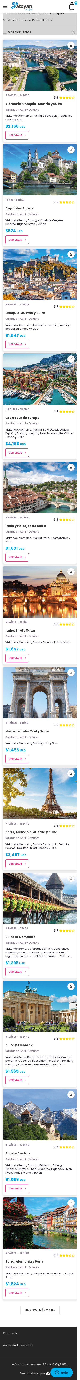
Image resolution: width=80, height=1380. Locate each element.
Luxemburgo (13, 848)
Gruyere (57, 220)
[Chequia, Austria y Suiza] (40, 274)
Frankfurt (66, 1061)
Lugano (22, 224)
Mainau (21, 956)
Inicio (7, 13)
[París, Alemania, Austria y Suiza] (40, 793)
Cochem (42, 1057)
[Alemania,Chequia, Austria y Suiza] (40, 65)
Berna (22, 220)
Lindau (34, 1169)
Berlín (22, 1057)
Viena (27, 1173)
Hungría (33, 433)
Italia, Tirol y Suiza (20, 630)
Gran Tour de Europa (22, 417)
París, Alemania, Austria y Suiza (31, 832)
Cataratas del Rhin (40, 949)
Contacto (10, 1333)
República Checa (17, 329)
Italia (43, 433)
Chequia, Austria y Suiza (25, 313)
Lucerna (10, 224)
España (10, 433)
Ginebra (45, 220)
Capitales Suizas (19, 208)
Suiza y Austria (17, 1153)
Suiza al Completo (20, 937)
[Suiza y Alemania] (40, 1006)
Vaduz (52, 956)
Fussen (22, 1064)
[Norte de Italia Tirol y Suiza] (40, 692)
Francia (64, 325)
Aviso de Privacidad (18, 1345)
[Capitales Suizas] (40, 169)
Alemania (24, 116)
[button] (71, 45)
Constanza (61, 949)
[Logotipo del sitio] (21, 6)
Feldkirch (11, 952)
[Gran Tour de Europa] (40, 379)
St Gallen (41, 956)
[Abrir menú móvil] (5, 6)
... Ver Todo (65, 956)
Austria (37, 116)
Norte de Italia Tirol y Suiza (27, 731)
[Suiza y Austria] (40, 1114)
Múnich (67, 1169)
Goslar (44, 1064)
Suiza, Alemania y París (24, 1261)
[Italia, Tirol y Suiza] (40, 592)
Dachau (26, 1061)
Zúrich (42, 224)
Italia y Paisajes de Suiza (25, 526)
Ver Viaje (15, 135)
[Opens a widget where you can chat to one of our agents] (61, 1373)
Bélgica (48, 430)
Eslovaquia (50, 116)
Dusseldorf (39, 1061)
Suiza (20, 119)
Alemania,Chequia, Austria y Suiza (33, 104)
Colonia (54, 1057)
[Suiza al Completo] (40, 898)
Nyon (31, 224)
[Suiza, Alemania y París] (40, 1223)
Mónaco (52, 433)
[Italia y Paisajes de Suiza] (40, 487)
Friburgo (33, 220)
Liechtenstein (59, 538)
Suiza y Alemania (19, 1045)
